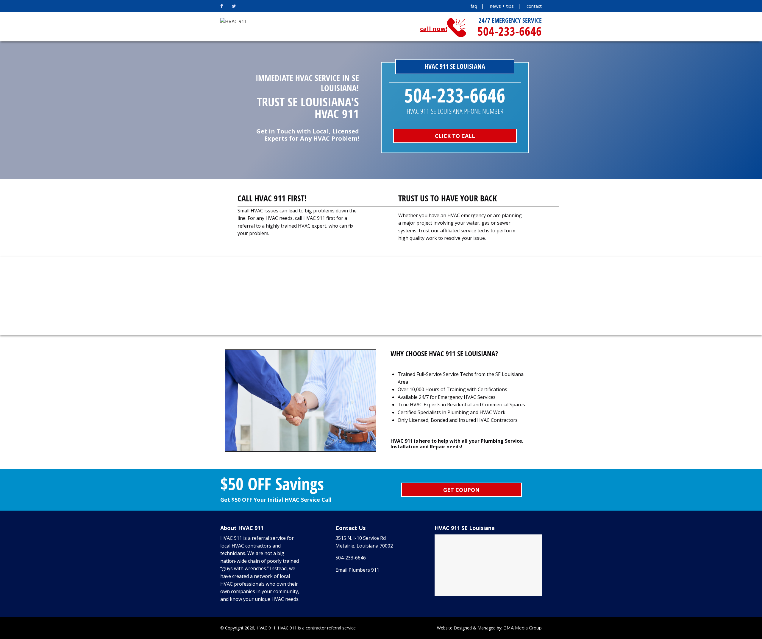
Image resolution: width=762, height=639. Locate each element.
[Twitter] (234, 6)
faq (474, 6)
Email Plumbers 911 (357, 570)
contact (534, 6)
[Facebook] (221, 6)
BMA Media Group (522, 628)
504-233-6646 (350, 557)
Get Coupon (461, 489)
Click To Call (455, 135)
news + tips (502, 6)
